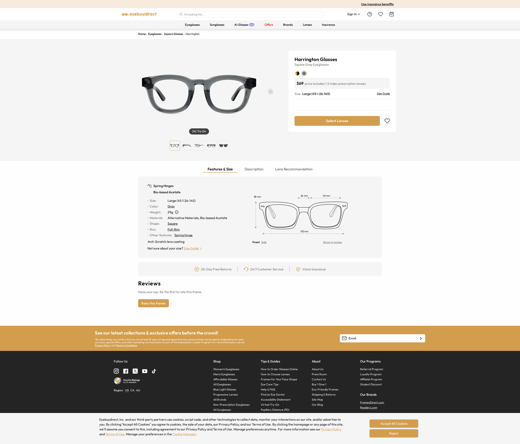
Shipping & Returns (324, 394)
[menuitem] (192, 24)
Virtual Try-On (270, 404)
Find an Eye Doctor (273, 394)
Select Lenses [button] (337, 120)
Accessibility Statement (275, 399)
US (127, 390)
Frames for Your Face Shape (279, 379)
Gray (308, 64)
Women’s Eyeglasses (226, 369)
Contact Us (319, 379)
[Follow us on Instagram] (116, 371)
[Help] (369, 14)
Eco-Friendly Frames (325, 389)
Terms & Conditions (126, 345)
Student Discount (371, 384)
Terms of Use (114, 434)
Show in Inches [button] (332, 242)
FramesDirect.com (372, 402)
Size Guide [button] (191, 248)
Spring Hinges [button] (163, 186)
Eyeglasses (321, 64)
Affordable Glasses (225, 379)
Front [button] (256, 242)
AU (138, 390)
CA (132, 390)
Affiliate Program (371, 379)
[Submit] (181, 14)
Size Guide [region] (383, 93)
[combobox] (250, 14)
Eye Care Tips (269, 384)
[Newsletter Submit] (421, 338)
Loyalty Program (370, 374)
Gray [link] (171, 206)
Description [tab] (254, 169)
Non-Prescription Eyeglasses (231, 404)
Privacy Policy (102, 345)
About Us (317, 369)
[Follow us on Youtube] (144, 371)
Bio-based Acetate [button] (167, 192)
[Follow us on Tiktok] (154, 371)
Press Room (319, 374)
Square (300, 64)
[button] (270, 91)
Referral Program (371, 369)
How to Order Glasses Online (279, 369)
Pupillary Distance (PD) (275, 410)
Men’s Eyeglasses (224, 374)
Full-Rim (174, 229)
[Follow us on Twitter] (135, 371)
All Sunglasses (222, 410)
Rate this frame (153, 303)
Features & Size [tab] (220, 169)
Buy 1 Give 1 (319, 384)
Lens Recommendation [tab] (294, 169)
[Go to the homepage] (139, 14)
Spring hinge (183, 235)
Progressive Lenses (225, 394)
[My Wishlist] (380, 14)
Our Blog (317, 404)
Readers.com (368, 407)
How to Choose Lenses (275, 374)
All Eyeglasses (222, 384)
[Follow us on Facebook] (125, 371)
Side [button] (264, 242)
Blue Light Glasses (224, 389)
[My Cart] (391, 14)
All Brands (219, 399)
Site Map (317, 399)
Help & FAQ (268, 389)
